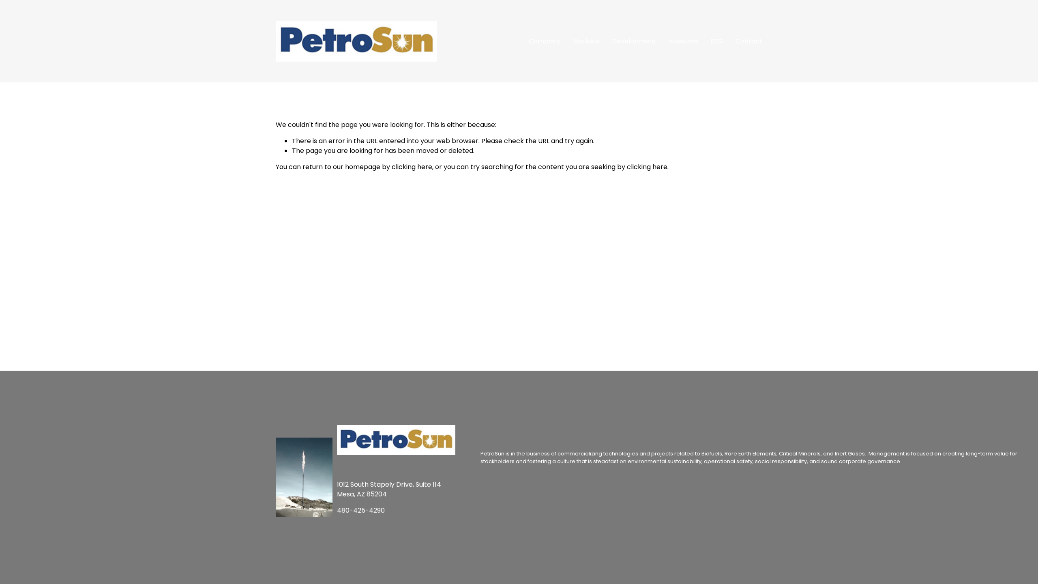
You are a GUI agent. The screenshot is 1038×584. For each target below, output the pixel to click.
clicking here (412, 167)
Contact (749, 41)
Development (634, 41)
